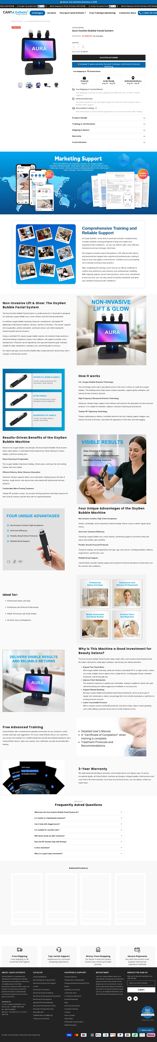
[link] (78, 183)
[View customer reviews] (147, 1013)
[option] (38, 52)
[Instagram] (129, 998)
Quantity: (75, 43)
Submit (141, 990)
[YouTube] (135, 998)
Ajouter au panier (109, 57)
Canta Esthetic (78, 27)
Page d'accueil (16, 21)
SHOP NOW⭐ (65, 6)
